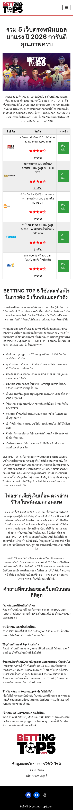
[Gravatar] (28, 795)
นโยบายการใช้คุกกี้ (36, 776)
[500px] (45, 795)
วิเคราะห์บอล (36, 770)
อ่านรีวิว (37, 158)
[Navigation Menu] (66, 7)
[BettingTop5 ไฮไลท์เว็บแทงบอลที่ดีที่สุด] (13, 7)
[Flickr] (36, 795)
